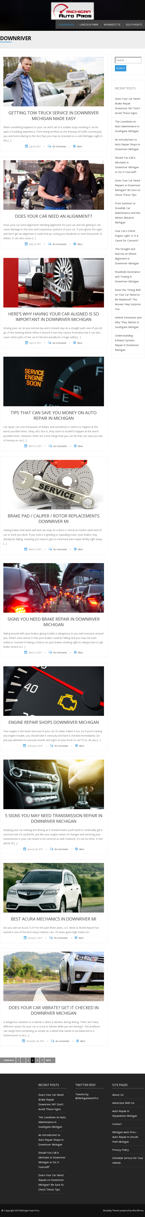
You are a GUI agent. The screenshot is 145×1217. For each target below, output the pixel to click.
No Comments (59, 146)
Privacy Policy (120, 1150)
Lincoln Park (89, 24)
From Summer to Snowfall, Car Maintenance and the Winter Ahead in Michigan (127, 212)
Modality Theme (111, 1210)
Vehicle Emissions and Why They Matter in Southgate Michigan (128, 322)
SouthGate (134, 24)
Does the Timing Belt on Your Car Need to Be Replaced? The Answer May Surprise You (128, 299)
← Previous (8, 1060)
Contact (117, 1124)
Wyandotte (112, 24)
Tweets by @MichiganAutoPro (86, 1096)
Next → (50, 1060)
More (79, 146)
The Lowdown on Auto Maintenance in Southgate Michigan (127, 126)
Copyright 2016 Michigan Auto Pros (21, 1210)
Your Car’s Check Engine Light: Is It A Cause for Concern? (126, 235)
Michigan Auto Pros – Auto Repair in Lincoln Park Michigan (125, 1136)
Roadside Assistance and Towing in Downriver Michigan (127, 276)
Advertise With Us (123, 1103)
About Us (118, 1094)
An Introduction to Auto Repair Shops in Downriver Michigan (127, 144)
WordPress (138, 1210)
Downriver (66, 24)
